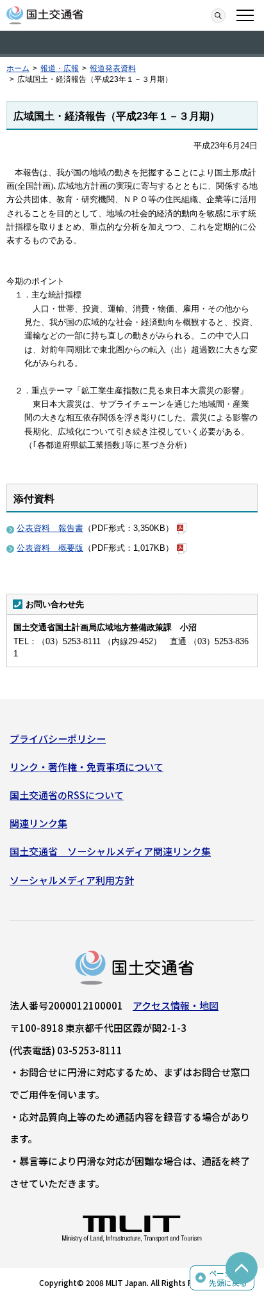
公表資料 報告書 (50, 528)
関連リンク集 (38, 823)
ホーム (17, 68)
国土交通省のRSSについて (67, 795)
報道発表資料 (113, 68)
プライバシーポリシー (58, 738)
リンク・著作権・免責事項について (86, 766)
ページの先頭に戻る (228, 1277)
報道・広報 (59, 68)
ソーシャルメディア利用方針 (72, 880)
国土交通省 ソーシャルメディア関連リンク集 (110, 851)
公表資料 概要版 (50, 548)
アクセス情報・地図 (176, 1005)
